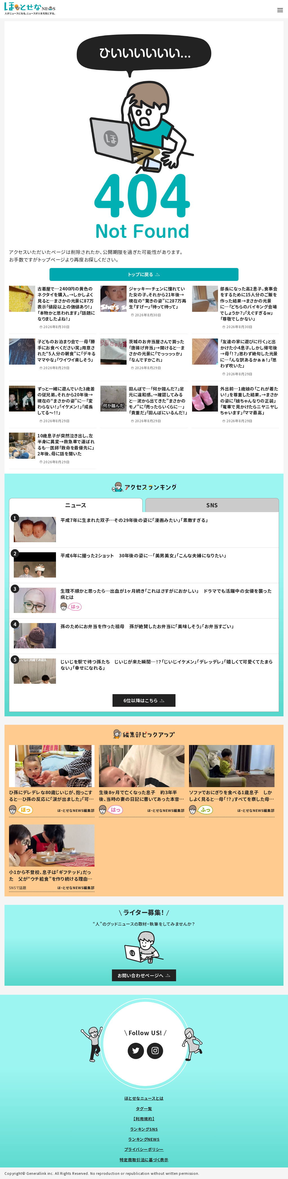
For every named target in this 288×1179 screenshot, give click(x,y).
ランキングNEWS (144, 1139)
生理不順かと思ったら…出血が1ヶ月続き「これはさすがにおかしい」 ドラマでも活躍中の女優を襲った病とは (166, 593)
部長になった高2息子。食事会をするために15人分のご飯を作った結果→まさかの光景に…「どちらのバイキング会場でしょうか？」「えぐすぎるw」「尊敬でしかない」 (248, 303)
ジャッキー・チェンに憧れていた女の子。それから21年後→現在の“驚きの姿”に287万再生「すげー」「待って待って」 (157, 297)
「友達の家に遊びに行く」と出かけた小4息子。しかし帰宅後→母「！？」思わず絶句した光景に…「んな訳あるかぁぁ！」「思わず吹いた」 (249, 353)
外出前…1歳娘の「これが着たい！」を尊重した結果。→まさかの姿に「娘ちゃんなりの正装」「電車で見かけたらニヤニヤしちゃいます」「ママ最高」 (249, 400)
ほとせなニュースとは (144, 1098)
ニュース (76, 505)
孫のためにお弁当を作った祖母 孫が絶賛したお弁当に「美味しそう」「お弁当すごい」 (147, 626)
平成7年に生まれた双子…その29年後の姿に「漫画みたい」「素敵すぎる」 (134, 520)
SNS (212, 505)
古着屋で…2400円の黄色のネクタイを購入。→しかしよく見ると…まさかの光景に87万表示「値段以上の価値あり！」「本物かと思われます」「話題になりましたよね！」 (66, 303)
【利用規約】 (143, 1118)
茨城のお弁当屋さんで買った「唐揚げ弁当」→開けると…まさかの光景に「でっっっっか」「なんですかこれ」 (157, 350)
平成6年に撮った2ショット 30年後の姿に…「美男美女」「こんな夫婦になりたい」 (143, 555)
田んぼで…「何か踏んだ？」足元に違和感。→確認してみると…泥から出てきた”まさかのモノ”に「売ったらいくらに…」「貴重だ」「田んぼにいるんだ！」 (158, 400)
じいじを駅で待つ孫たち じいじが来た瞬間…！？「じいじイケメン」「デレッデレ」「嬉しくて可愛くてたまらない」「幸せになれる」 (166, 664)
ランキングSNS (144, 1129)
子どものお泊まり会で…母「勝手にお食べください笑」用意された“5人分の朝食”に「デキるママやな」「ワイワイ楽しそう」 (66, 350)
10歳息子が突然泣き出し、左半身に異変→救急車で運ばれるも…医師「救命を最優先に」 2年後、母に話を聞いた (68, 444)
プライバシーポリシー (144, 1149)
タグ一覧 (144, 1108)
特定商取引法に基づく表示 (144, 1159)
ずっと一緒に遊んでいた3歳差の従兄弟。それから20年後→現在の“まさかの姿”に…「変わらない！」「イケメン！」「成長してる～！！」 (66, 400)
